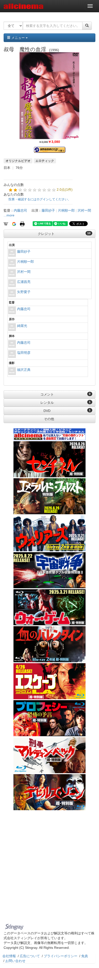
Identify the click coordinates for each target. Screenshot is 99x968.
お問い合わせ (15, 961)
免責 (84, 956)
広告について (30, 956)
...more (9, 215)
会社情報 (9, 956)
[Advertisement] (49, 869)
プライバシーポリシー (60, 956)
